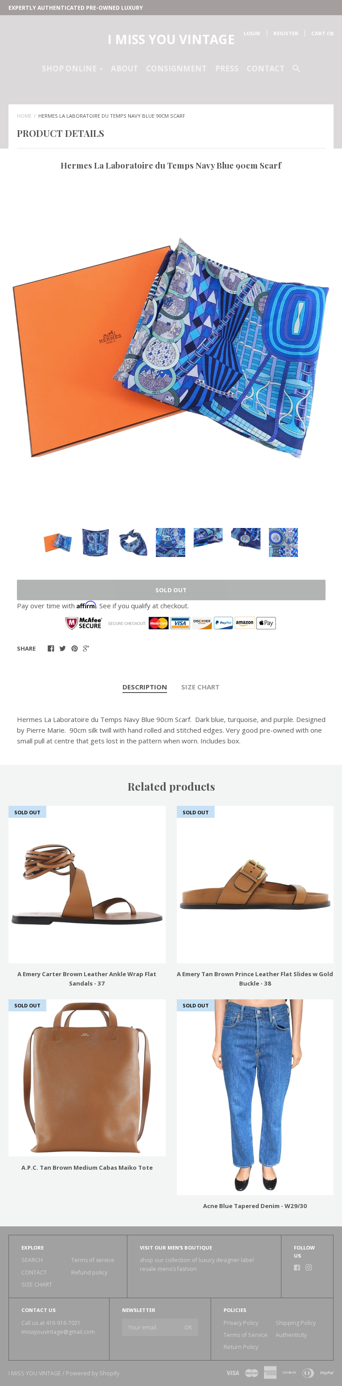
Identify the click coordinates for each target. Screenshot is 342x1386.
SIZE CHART (200, 686)
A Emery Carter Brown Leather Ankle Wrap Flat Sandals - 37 (86, 978)
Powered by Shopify (92, 1373)
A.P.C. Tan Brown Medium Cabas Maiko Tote (87, 1167)
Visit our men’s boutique (176, 1247)
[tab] (144, 687)
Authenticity (291, 1335)
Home (24, 115)
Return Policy (241, 1347)
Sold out (171, 590)
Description (144, 686)
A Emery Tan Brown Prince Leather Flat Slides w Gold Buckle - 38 (255, 978)
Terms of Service (246, 1335)
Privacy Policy (241, 1323)
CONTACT (266, 68)
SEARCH (32, 1260)
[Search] (296, 72)
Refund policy (89, 1272)
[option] (171, 348)
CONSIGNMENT (176, 68)
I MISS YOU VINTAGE (171, 39)
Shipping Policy (296, 1323)
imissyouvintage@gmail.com (58, 1332)
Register (285, 33)
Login (252, 33)
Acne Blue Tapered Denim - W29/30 (255, 1206)
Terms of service (92, 1260)
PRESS (227, 68)
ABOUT (124, 68)
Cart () (322, 33)
